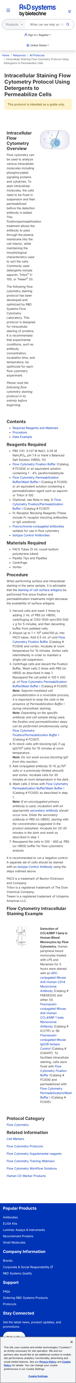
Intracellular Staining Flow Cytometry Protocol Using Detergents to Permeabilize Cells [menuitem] (36, 61)
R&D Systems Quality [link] (17, 1273)
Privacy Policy (47, 1361)
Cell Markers (15, 1139)
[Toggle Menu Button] (8, 10)
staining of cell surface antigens (40, 590)
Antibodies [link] (10, 1217)
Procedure (20, 432)
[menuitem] (5, 55)
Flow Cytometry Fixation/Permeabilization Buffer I (38, 504)
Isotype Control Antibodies (31, 535)
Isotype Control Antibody (35, 867)
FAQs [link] (6, 1291)
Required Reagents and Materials (35, 428)
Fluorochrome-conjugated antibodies (38, 526)
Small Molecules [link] (14, 1242)
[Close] (72, 1342)
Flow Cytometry (18, 1125)
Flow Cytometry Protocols (25, 1146)
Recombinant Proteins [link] (18, 1236)
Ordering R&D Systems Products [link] (25, 1298)
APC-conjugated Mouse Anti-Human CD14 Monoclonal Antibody (53, 982)
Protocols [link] (9, 1304)
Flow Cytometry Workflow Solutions (32, 1168)
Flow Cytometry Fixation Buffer (34, 464)
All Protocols (37, 55)
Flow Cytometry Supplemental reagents (34, 1153)
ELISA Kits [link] (10, 1223)
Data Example (22, 437)
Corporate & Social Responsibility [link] (26, 1267)
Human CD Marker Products (26, 1176)
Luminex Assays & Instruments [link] (24, 1230)
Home (5, 55)
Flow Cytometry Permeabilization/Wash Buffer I (56, 1093)
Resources (19, 55)
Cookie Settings (38, 1376)
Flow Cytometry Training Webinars (31, 1161)
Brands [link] (8, 1260)
